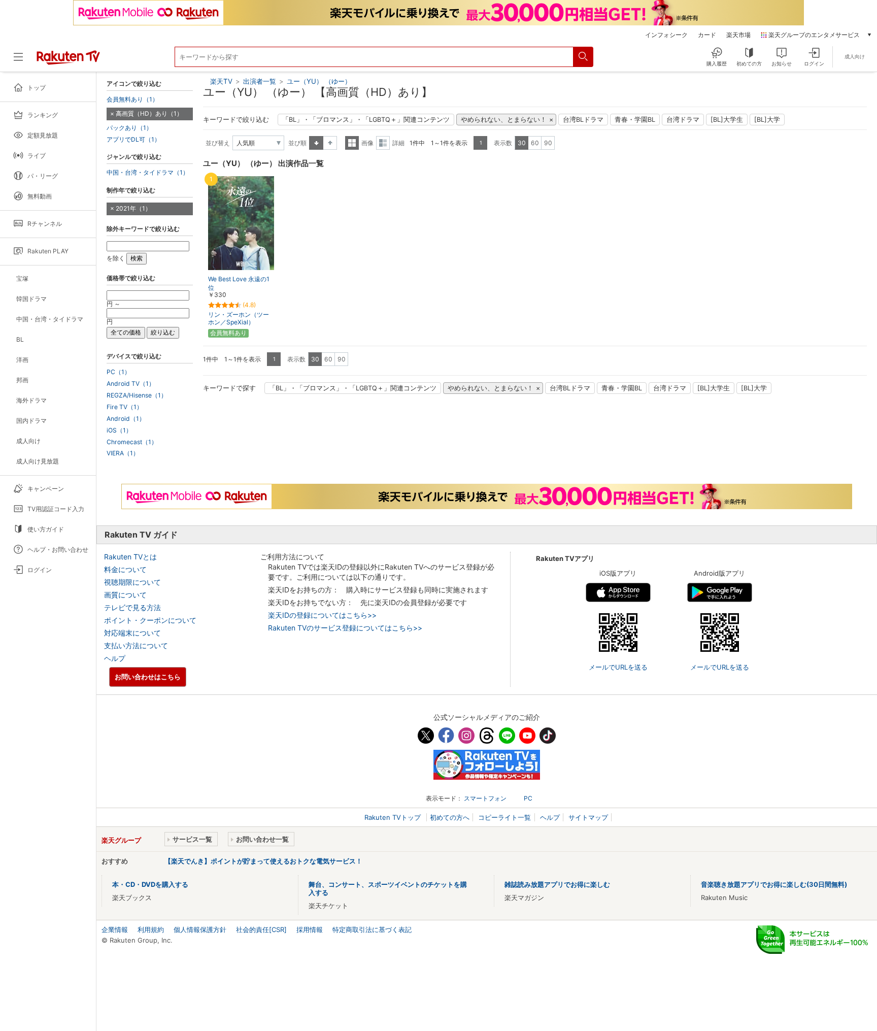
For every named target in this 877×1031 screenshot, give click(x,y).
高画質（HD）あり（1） (149, 113)
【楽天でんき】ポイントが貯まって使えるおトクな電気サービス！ (263, 861)
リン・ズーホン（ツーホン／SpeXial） (238, 318)
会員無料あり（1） (132, 99)
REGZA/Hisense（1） (137, 395)
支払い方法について (136, 645)
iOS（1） (119, 430)
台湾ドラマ (682, 119)
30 (522, 143)
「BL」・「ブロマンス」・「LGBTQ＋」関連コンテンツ (366, 119)
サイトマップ (588, 817)
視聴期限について (132, 582)
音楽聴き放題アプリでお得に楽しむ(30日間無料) (774, 884)
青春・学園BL (635, 119)
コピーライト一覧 (504, 817)
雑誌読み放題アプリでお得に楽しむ (557, 884)
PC (528, 798)
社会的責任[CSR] (261, 929)
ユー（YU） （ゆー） (319, 81)
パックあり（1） (129, 127)
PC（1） (118, 372)
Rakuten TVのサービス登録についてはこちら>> (345, 627)
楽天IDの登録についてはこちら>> (322, 615)
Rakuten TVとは (130, 556)
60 (535, 143)
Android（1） (126, 418)
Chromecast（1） (132, 442)
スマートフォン (485, 798)
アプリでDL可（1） (133, 139)
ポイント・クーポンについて (150, 620)
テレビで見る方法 (132, 607)
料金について (125, 569)
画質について (125, 594)
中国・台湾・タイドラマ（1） (148, 172)
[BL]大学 (767, 119)
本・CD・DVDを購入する (150, 884)
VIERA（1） (123, 453)
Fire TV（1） (125, 407)
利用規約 (151, 929)
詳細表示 (383, 143)
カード (707, 35)
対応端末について (132, 632)
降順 (330, 143)
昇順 (316, 143)
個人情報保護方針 (200, 929)
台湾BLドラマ (583, 119)
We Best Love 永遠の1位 (238, 283)
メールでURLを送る (618, 667)
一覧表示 (352, 143)
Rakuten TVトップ (393, 817)
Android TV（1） (131, 383)
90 (548, 143)
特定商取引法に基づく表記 (372, 929)
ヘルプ (114, 658)
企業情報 (115, 929)
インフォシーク (666, 35)
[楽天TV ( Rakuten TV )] (68, 61)
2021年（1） (133, 208)
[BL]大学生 (727, 119)
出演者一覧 (259, 81)
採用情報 (309, 929)
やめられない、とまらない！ (504, 119)
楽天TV (221, 81)
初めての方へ (449, 817)
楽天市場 (738, 35)
